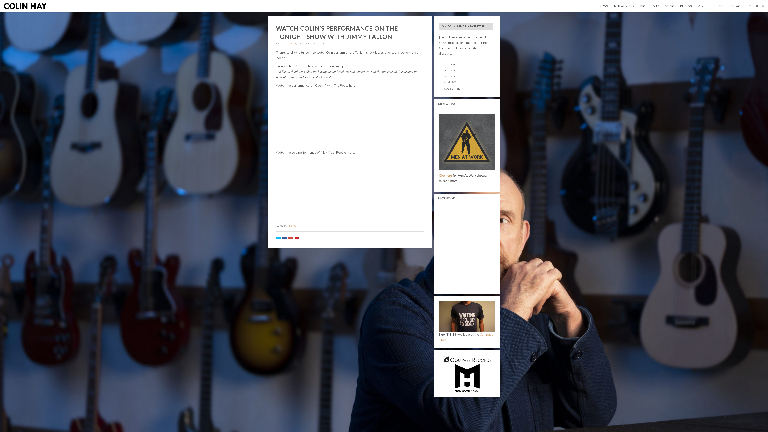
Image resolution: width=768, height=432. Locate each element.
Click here (445, 175)
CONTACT (735, 6)
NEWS (604, 6)
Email (453, 63)
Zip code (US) (449, 81)
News (292, 225)
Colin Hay (288, 43)
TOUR (655, 6)
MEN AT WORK (624, 6)
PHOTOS (686, 6)
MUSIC (669, 6)
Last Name (450, 75)
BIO (642, 6)
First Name (450, 69)
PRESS (717, 6)
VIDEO (702, 6)
